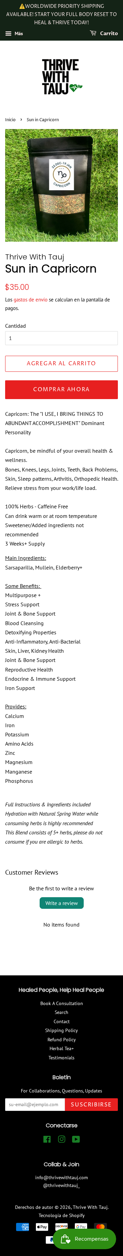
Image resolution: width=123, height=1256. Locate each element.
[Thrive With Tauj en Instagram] (61, 1141)
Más (18, 34)
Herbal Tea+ (62, 1048)
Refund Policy (61, 1039)
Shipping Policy (61, 1030)
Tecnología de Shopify (62, 1215)
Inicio (10, 120)
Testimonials (61, 1058)
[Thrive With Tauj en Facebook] (47, 1141)
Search (61, 1012)
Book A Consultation (61, 1003)
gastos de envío (30, 299)
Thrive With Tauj (90, 1207)
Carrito (108, 34)
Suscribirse (91, 1105)
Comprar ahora (61, 389)
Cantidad (15, 325)
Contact (62, 1021)
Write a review (61, 903)
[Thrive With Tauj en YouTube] (76, 1141)
